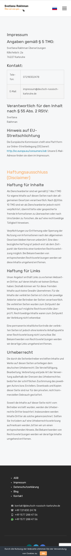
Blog (16, 491)
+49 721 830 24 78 (25, 510)
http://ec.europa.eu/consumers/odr (27, 151)
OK (43, 553)
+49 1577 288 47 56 (26, 514)
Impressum (20, 482)
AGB (16, 478)
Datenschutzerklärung (26, 487)
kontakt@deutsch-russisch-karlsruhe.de (37, 505)
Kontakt (18, 496)
